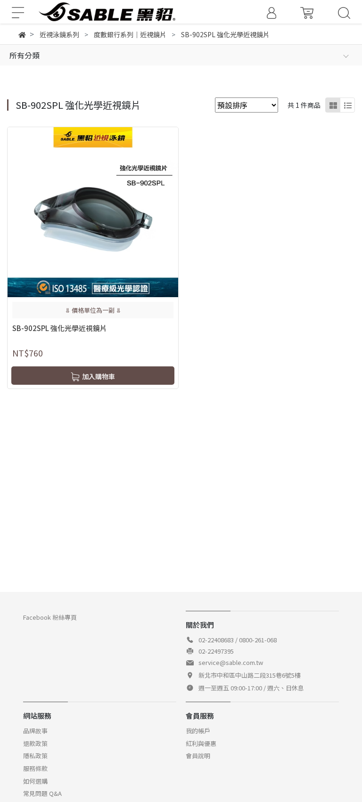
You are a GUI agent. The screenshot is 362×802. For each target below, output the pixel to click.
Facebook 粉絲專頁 (50, 617)
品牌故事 (35, 730)
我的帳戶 (198, 730)
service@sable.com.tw (230, 662)
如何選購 (35, 781)
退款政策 (35, 743)
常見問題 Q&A (42, 793)
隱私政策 (35, 755)
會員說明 (198, 755)
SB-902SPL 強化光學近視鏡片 (59, 328)
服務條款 (35, 768)
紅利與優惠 (201, 743)
